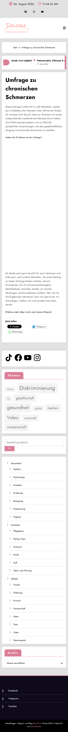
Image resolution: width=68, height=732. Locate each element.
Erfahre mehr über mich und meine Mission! (28, 312)
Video (12, 417)
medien (53, 407)
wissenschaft (16, 427)
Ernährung (18, 493)
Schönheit (15, 525)
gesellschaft (25, 398)
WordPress (37, 723)
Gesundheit (16, 463)
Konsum (17, 600)
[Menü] (64, 28)
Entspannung (19, 509)
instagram (13, 698)
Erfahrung (17, 592)
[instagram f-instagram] (34, 11)
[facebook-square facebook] (25, 11)
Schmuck (17, 547)
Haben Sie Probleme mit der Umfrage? (23, 137)
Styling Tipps (19, 539)
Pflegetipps (18, 531)
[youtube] (42, 11)
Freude (16, 584)
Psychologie (19, 477)
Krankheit (17, 485)
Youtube (12, 706)
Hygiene (17, 517)
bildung (10, 389)
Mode (16, 554)
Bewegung (18, 501)
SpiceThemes (36, 726)
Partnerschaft (19, 608)
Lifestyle (14, 578)
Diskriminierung (37, 388)
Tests (15, 624)
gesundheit (18, 407)
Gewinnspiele (19, 640)
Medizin (17, 469)
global (38, 408)
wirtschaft (30, 418)
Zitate (15, 632)
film (8, 398)
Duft (15, 562)
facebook (13, 690)
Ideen (15, 616)
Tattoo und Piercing (22, 570)
